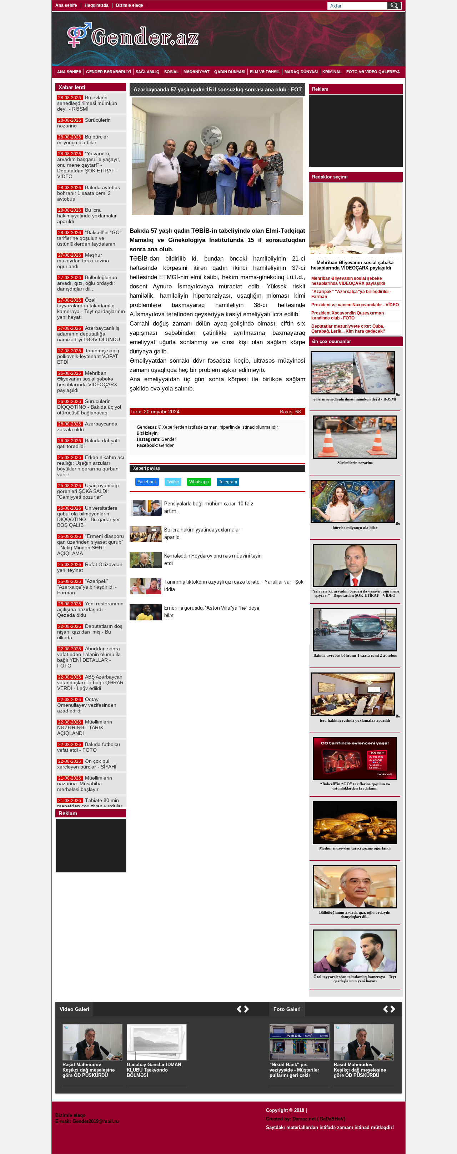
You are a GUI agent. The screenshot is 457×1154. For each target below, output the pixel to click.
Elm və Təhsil (265, 72)
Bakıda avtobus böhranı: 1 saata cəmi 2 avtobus (355, 655)
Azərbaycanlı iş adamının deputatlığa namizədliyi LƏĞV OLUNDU (88, 333)
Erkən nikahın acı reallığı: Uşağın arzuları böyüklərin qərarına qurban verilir (90, 465)
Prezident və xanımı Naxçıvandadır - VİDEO (355, 304)
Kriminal (332, 72)
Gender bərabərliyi (108, 72)
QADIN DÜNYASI (229, 72)
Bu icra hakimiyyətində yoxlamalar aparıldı (360, 718)
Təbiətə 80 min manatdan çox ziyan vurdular (89, 803)
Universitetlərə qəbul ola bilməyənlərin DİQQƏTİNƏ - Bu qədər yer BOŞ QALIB (88, 516)
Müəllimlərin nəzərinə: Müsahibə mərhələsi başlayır (84, 783)
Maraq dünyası (301, 72)
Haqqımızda (97, 5)
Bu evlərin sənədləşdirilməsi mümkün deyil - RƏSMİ (356, 397)
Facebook (147, 481)
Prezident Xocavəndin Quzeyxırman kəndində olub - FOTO (347, 316)
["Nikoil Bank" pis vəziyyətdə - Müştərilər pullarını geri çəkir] (300, 1059)
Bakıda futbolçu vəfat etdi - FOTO (88, 747)
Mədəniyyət (197, 72)
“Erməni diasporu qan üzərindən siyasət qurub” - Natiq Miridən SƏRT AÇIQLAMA (90, 544)
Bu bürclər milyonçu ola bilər (366, 525)
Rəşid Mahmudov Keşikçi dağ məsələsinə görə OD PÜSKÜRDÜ (360, 1070)
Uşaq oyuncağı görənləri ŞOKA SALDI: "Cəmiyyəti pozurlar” (88, 491)
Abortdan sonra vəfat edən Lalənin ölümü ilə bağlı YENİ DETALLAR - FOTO (89, 657)
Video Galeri (74, 1009)
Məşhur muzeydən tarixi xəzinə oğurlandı (355, 848)
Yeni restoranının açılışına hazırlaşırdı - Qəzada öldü (90, 609)
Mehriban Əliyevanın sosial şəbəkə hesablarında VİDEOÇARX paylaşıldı (348, 281)
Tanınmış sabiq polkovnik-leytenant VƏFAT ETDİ (88, 356)
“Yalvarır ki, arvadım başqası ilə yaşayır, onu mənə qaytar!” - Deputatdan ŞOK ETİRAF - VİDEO (355, 593)
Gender (168, 439)
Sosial (171, 72)
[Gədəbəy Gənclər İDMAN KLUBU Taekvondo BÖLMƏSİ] (157, 1059)
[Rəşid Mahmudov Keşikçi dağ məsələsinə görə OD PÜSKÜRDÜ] (364, 1059)
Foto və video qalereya (373, 72)
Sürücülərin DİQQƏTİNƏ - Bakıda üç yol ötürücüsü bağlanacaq (89, 406)
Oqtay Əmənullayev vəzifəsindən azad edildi (86, 705)
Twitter (173, 481)
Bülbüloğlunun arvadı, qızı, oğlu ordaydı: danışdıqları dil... (355, 914)
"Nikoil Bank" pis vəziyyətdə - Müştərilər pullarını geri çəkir (294, 1070)
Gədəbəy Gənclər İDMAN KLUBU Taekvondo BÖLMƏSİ (154, 1070)
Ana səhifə (66, 5)
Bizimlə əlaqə (129, 5)
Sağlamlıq (148, 72)
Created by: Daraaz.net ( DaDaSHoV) (305, 1119)
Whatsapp (199, 481)
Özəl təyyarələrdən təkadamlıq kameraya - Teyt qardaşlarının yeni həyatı (354, 978)
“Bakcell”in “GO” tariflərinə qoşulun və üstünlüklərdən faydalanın (355, 786)
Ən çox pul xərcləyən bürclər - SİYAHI (86, 764)
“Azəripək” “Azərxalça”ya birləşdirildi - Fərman (351, 294)
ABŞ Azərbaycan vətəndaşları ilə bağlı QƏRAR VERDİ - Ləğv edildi (90, 682)
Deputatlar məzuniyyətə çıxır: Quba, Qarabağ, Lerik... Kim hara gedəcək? (348, 329)
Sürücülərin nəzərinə (355, 462)
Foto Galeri (287, 1009)
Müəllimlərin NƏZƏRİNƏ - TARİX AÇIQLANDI (84, 727)
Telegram (228, 481)
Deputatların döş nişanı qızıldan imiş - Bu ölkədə (89, 631)
